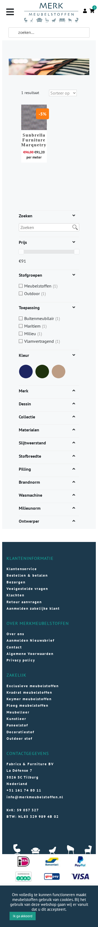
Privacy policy (21, 660)
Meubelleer (18, 712)
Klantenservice (22, 569)
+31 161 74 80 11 (24, 790)
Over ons (15, 634)
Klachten (15, 595)
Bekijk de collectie (37, 124)
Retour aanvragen (24, 602)
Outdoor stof (19, 738)
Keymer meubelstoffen (29, 699)
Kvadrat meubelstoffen (29, 692)
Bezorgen (16, 582)
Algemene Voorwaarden (30, 653)
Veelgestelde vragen (27, 588)
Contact (14, 647)
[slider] (21, 251)
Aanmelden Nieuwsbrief (30, 640)
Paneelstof (17, 725)
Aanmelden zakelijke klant (33, 608)
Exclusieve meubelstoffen (33, 686)
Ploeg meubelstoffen (27, 705)
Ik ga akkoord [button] (22, 916)
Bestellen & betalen (27, 575)
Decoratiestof (20, 732)
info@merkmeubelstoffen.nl (35, 797)
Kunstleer (16, 718)
